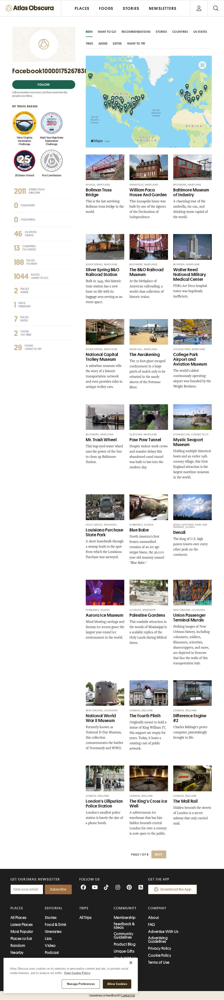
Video (50, 945)
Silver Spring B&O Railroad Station (102, 272)
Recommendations (136, 31)
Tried (89, 43)
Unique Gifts (124, 951)
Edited (117, 43)
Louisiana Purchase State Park (104, 532)
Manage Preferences (81, 984)
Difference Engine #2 (189, 718)
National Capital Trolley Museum (102, 357)
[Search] (216, 8)
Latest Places (21, 924)
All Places (18, 917)
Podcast (52, 952)
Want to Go (107, 31)
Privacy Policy (159, 948)
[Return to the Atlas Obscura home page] (30, 8)
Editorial (53, 908)
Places (16, 908)
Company (157, 908)
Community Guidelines (123, 935)
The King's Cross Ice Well (148, 803)
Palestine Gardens (147, 615)
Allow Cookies (117, 984)
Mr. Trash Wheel (101, 440)
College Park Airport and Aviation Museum (190, 359)
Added (103, 43)
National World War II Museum (101, 718)
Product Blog (124, 944)
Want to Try (136, 43)
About (153, 917)
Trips (84, 908)
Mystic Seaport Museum (188, 442)
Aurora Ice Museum (104, 615)
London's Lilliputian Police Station (104, 803)
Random (17, 945)
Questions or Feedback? (112, 995)
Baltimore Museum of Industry (191, 192)
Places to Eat (21, 938)
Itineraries (53, 931)
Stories (161, 31)
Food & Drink (55, 924)
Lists (48, 938)
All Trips (85, 917)
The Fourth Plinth (145, 716)
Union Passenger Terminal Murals (189, 617)
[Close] (131, 962)
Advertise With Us (163, 931)
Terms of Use (158, 962)
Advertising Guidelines (158, 939)
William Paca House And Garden (148, 192)
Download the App (176, 889)
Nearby (17, 952)
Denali (179, 532)
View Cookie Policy (77, 973)
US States (200, 31)
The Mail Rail (185, 801)
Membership (125, 917)
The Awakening (145, 354)
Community (125, 908)
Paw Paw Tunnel (145, 440)
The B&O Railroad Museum (147, 272)
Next (159, 854)
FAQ (151, 924)
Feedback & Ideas (124, 925)
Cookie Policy (159, 955)
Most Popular (21, 931)
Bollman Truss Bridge (99, 192)
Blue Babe (139, 530)
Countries (180, 31)
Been (89, 31)
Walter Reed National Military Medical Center (189, 274)
